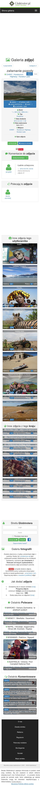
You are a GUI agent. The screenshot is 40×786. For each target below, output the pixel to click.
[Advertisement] (20, 35)
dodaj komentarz (18, 158)
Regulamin (20, 737)
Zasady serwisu (20, 727)
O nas (20, 721)
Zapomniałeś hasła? (20, 543)
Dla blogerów (20, 748)
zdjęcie (30, 74)
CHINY (11, 130)
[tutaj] (34, 587)
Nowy (22, 540)
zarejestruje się (25, 556)
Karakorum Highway (24, 130)
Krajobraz (20, 116)
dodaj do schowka (25, 143)
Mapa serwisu (20, 758)
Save (21, 149)
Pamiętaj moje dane (21, 536)
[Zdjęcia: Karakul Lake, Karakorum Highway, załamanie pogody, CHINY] (20, 91)
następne (32, 66)
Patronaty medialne (20, 743)
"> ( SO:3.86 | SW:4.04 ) (20, 112)
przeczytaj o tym (30, 573)
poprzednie (8, 66)
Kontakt (20, 753)
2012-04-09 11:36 (20, 121)
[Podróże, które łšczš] (20, 3)
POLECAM (13, 143)
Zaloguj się (12, 540)
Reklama (20, 732)
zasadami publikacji (25, 575)
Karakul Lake (21, 132)
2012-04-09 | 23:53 (26, 169)
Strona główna (8, 10)
